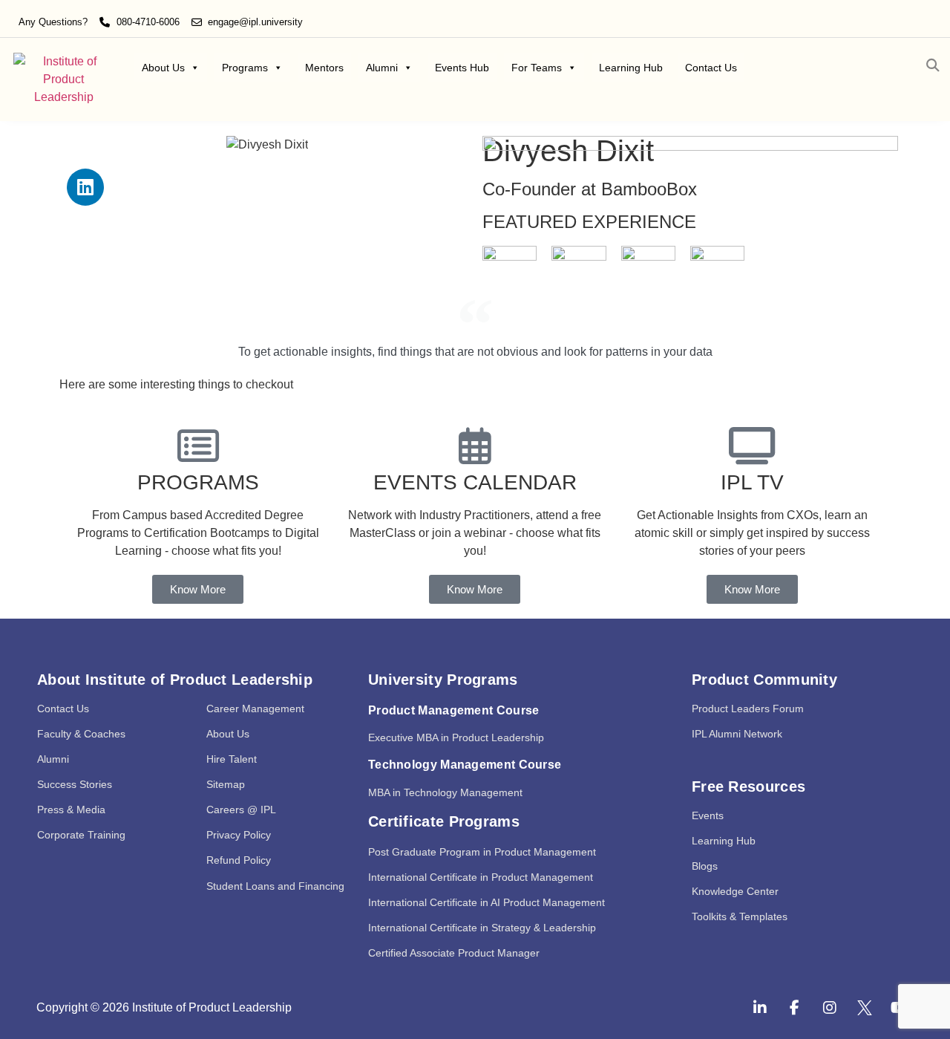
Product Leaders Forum (748, 708)
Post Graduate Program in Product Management (482, 852)
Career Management (255, 708)
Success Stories (74, 784)
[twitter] (864, 1007)
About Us (163, 68)
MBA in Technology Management (445, 792)
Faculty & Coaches (81, 734)
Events (708, 815)
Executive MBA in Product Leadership (456, 737)
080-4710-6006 (148, 21)
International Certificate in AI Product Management (486, 902)
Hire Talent (231, 759)
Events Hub (462, 68)
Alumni (382, 68)
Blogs (705, 866)
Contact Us (711, 68)
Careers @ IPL (241, 809)
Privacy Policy (238, 835)
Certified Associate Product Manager (454, 953)
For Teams (536, 68)
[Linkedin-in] (760, 1007)
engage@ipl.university (255, 21)
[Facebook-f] (794, 1007)
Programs (245, 68)
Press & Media (71, 809)
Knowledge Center (735, 891)
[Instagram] (829, 1007)
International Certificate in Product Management (480, 877)
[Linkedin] (85, 187)
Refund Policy (238, 860)
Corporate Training (81, 835)
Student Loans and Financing (275, 886)
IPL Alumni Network (737, 734)
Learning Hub (631, 68)
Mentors (324, 68)
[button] (933, 66)
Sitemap (225, 784)
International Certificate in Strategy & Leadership (482, 928)
